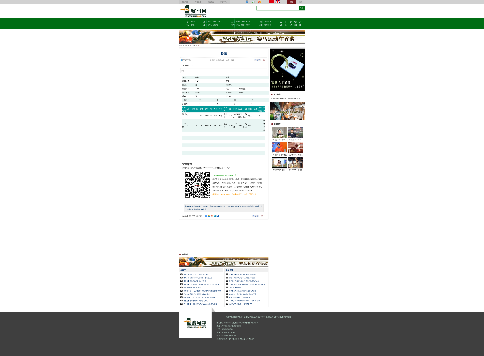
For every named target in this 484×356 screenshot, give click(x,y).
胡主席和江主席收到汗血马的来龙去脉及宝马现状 (200, 304)
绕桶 (210, 25)
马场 (238, 25)
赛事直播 (267, 25)
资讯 (188, 23)
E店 (286, 23)
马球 (220, 21)
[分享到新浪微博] (212, 216)
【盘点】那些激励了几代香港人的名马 (196, 301)
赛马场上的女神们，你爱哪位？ (239, 297)
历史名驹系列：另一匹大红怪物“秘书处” (197, 294)
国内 (193, 21)
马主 (243, 21)
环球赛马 (267, 21)
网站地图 (185, 2)
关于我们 (229, 317)
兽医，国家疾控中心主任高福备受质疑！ (197, 274)
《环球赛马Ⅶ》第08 (278, 140)
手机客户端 (187, 60)
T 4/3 (192, 65)
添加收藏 (223, 2)
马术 (215, 21)
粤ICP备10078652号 (247, 339)
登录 (291, 2)
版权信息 (253, 317)
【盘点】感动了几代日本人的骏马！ (196, 281)
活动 (295, 23)
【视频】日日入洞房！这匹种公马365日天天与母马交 (201, 284)
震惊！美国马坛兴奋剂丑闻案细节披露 (242, 278)
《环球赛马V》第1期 (295, 170)
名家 (300, 23)
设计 (281, 23)
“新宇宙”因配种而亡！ (236, 288)
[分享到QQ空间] (209, 216)
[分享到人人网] (218, 216)
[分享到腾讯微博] (215, 216)
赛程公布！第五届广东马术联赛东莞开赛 (242, 294)
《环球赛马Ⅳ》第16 (278, 170)
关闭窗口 (199, 216)
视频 (261, 23)
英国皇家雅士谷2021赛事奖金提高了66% (242, 274)
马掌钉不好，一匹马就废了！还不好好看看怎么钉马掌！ (202, 291)
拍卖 (248, 25)
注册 (300, 2)
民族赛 (215, 25)
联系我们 (237, 317)
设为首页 (211, 2)
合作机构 (261, 317)
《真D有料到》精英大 (295, 155)
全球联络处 (278, 317)
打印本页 (192, 216)
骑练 (248, 21)
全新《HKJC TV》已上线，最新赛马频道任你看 (200, 297)
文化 (291, 23)
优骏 (238, 21)
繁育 (243, 25)
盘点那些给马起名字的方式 (193, 288)
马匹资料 (193, 46)
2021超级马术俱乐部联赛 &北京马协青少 (242, 291)
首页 (180, 46)
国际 (193, 25)
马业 (232, 23)
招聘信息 (269, 317)
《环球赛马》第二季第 (279, 155)
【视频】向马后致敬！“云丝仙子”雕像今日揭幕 (245, 301)
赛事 (204, 23)
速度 (210, 21)
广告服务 (198, 2)
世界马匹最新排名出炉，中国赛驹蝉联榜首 (285, 98)
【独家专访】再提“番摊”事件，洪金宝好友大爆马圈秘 (247, 284)
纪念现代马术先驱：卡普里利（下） (241, 304)
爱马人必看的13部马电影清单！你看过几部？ (199, 278)
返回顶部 (185, 216)
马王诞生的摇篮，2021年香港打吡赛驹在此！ (244, 281)
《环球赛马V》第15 (294, 140)
